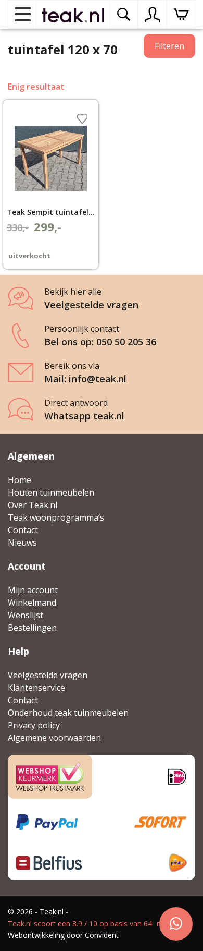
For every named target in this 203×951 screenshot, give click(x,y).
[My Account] (152, 14)
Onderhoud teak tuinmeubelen (68, 712)
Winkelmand (32, 602)
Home (19, 480)
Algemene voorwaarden (54, 737)
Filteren (169, 46)
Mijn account (33, 590)
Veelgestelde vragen (47, 675)
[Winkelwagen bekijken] (181, 14)
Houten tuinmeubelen (51, 492)
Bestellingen (32, 627)
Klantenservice (36, 687)
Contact (23, 530)
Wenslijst (25, 615)
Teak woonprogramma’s (56, 517)
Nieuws (22, 542)
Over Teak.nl (32, 505)
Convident (102, 935)
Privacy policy (34, 725)
